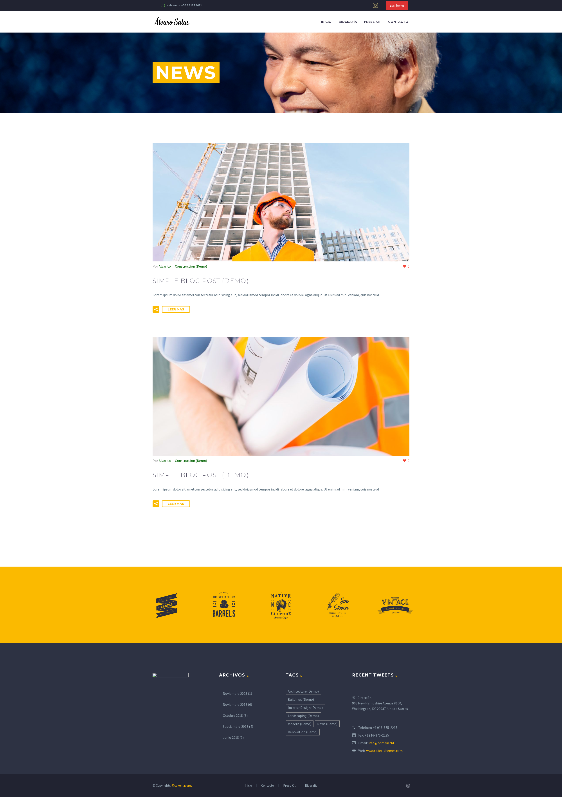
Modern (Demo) (299, 724)
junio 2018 (231, 737)
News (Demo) (327, 724)
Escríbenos (397, 5)
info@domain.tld (381, 743)
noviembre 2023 (235, 693)
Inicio (326, 22)
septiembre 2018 (235, 726)
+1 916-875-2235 (385, 727)
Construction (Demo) (191, 266)
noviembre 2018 (235, 704)
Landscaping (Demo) (303, 715)
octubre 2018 (233, 715)
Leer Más (176, 309)
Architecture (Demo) (303, 691)
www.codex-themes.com (384, 750)
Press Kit (372, 22)
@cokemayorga (182, 785)
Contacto (398, 22)
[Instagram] (375, 5)
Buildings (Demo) (301, 699)
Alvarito (165, 266)
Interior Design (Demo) (305, 707)
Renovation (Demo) (302, 732)
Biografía (348, 22)
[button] (156, 309)
